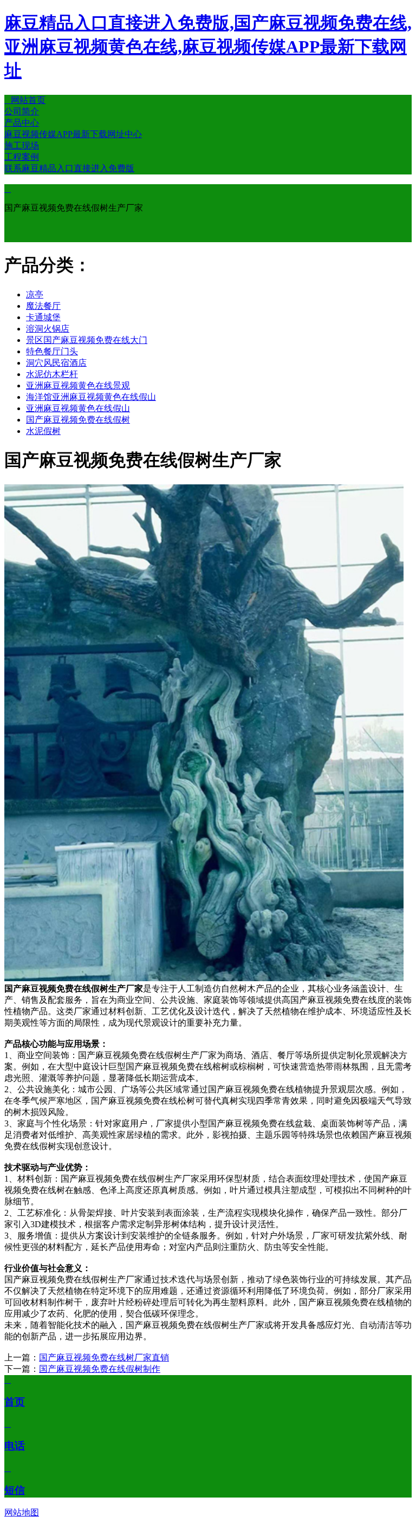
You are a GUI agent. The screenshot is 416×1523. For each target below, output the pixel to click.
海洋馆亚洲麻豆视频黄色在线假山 (91, 396)
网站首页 (25, 100)
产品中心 (21, 122)
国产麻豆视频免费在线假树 (78, 419)
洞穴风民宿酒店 (56, 362)
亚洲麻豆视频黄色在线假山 (78, 408)
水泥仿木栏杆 (52, 374)
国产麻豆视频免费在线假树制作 (99, 1368)
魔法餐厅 (43, 305)
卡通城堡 (43, 317)
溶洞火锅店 (47, 328)
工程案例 (21, 156)
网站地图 (21, 1512)
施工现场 (21, 145)
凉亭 (34, 294)
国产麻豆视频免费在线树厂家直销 (104, 1357)
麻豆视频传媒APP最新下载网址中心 (73, 134)
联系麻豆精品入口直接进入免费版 (69, 168)
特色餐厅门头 (52, 351)
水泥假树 (43, 431)
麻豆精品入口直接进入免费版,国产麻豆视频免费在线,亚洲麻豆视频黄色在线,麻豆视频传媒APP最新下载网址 (208, 46)
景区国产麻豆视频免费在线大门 (86, 340)
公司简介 (21, 111)
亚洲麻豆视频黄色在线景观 (78, 385)
